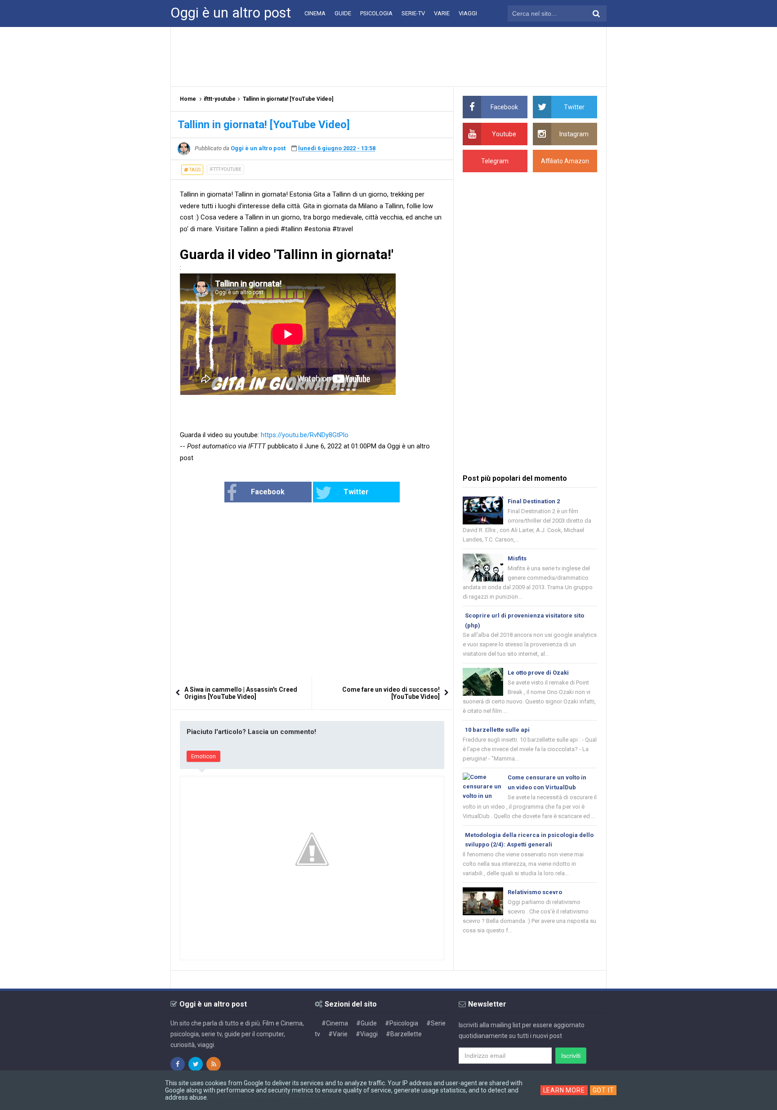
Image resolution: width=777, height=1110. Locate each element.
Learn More (564, 1090)
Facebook (268, 492)
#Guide (366, 1023)
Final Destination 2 (534, 501)
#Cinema (335, 1023)
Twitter (356, 492)
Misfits (517, 558)
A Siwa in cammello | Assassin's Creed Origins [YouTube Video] (240, 693)
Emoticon (203, 756)
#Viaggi (367, 1034)
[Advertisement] (388, 56)
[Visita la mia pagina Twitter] (195, 1064)
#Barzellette (404, 1034)
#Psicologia (401, 1023)
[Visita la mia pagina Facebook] (177, 1064)
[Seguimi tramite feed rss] (213, 1064)
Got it (603, 1090)
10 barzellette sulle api (497, 729)
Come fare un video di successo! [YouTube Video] (391, 693)
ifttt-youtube (225, 169)
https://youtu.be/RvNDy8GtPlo (304, 435)
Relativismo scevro (535, 892)
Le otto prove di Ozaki (538, 672)
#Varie (338, 1034)
